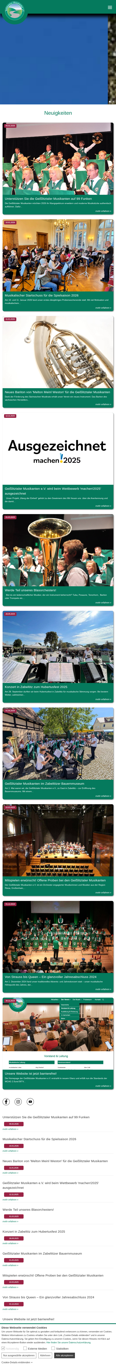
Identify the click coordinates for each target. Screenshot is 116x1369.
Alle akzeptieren (64, 1355)
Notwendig (12, 1348)
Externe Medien (37, 1348)
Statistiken (62, 1348)
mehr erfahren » (103, 211)
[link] (14, 12)
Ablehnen (45, 1355)
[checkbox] (3, 1348)
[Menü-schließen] (110, 7)
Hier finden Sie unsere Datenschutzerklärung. (68, 1342)
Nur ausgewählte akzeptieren (19, 1355)
